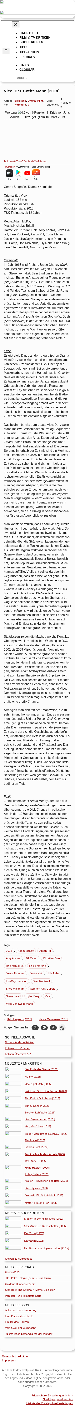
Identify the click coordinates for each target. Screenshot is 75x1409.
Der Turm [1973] (34, 1233)
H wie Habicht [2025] (37, 1167)
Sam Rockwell (41, 981)
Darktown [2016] (34, 1240)
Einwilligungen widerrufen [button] (57, 1399)
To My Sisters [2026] (37, 1174)
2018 (9, 950)
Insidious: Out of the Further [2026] (46, 1091)
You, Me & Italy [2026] (38, 1126)
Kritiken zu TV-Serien (17, 1048)
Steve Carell (13, 996)
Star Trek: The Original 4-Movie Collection (30, 1289)
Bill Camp (31, 958)
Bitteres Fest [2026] (36, 1146)
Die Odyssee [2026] (36, 1188)
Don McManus (14, 965)
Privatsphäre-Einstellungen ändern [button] (52, 1395)
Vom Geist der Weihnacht (20, 1327)
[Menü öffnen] (6, 51)
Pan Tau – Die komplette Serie (23, 1295)
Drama (32, 100)
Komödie (20, 104)
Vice (47, 996)
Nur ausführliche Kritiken (19, 1042)
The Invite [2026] (35, 1140)
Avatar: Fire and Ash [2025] (41, 1202)
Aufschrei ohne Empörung (20, 1310)
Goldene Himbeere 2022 (20, 1283)
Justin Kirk (36, 973)
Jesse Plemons (15, 973)
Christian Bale (51, 958)
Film (40, 100)
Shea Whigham (15, 988)
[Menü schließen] (15, 24)
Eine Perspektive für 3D (19, 1316)
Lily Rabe (53, 973)
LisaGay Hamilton (16, 981)
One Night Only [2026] (38, 1083)
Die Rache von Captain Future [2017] (46, 1248)
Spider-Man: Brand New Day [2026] (46, 1133)
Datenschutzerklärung (15, 1356)
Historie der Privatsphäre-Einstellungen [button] (49, 1403)
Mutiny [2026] (33, 1076)
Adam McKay (26, 950)
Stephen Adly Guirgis (42, 988)
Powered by (9, 167)
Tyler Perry (32, 996)
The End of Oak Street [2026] (42, 1098)
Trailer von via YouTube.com (25, 161)
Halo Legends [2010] (19, 1019)
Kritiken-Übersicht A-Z (18, 1053)
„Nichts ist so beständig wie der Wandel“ (29, 1333)
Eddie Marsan (37, 965)
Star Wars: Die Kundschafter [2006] (45, 1226)
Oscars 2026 (12, 1272)
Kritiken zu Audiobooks (18, 1258)
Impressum (9, 1360)
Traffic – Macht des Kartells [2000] (45, 1154)
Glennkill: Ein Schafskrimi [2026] (44, 1195)
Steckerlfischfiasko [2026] (40, 1112)
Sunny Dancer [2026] (37, 1105)
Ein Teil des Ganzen (17, 1321)
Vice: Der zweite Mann (19, 1003)
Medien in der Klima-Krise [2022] (43, 1218)
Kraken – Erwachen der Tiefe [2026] (46, 1180)
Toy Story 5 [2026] (36, 1160)
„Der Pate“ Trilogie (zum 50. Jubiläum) (28, 1278)
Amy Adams (13, 958)
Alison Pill (45, 950)
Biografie (20, 100)
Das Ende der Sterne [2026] (41, 1069)
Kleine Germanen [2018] (53, 1019)
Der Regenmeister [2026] (40, 1119)
